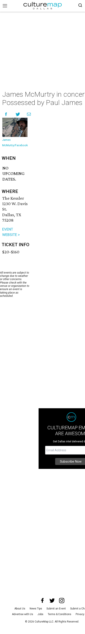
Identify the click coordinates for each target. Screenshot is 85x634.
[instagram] (61, 600)
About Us (19, 608)
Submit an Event (56, 608)
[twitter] (52, 600)
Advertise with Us (22, 614)
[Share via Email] (29, 114)
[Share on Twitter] (18, 114)
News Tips (36, 608)
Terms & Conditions (59, 614)
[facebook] (42, 600)
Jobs (40, 614)
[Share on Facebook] (6, 114)
